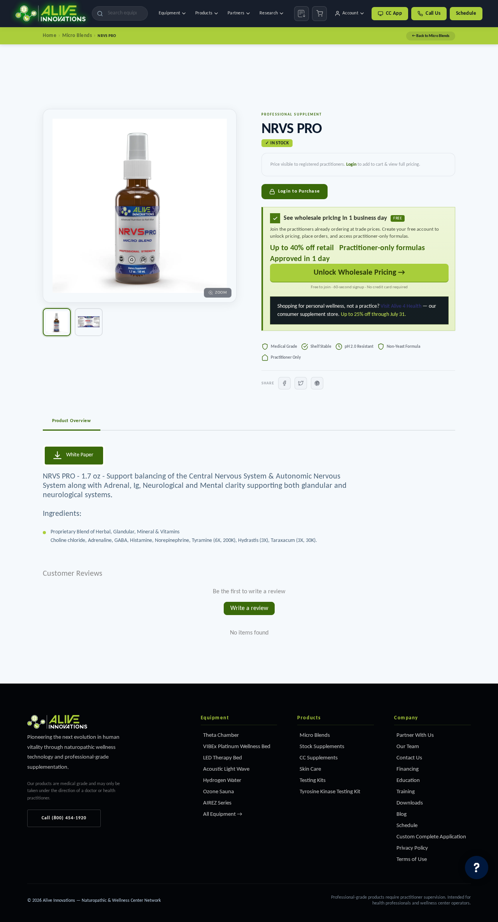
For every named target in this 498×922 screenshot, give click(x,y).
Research (269, 13)
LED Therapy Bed (222, 758)
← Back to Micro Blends (430, 36)
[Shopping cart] (319, 13)
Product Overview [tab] (71, 421)
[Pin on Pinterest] (317, 383)
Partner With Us (415, 735)
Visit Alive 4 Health (401, 306)
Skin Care (310, 769)
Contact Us (409, 758)
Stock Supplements (322, 747)
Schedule (466, 13)
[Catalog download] (301, 13)
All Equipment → (222, 814)
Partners (236, 13)
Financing (407, 769)
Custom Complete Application (431, 837)
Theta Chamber (221, 735)
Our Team (407, 747)
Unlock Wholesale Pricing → (359, 273)
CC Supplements (319, 758)
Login (351, 164)
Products (203, 13)
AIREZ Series (217, 803)
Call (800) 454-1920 (64, 818)
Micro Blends (77, 35)
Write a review (249, 608)
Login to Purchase (299, 191)
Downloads (409, 803)
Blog (401, 814)
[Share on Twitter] (301, 383)
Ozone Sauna (218, 792)
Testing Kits (313, 781)
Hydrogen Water (222, 781)
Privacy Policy (412, 848)
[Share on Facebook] (284, 383)
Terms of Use (411, 859)
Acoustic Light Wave (226, 769)
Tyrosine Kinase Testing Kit (330, 792)
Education (408, 781)
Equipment (169, 13)
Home (49, 35)
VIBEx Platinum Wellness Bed (236, 747)
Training (405, 792)
